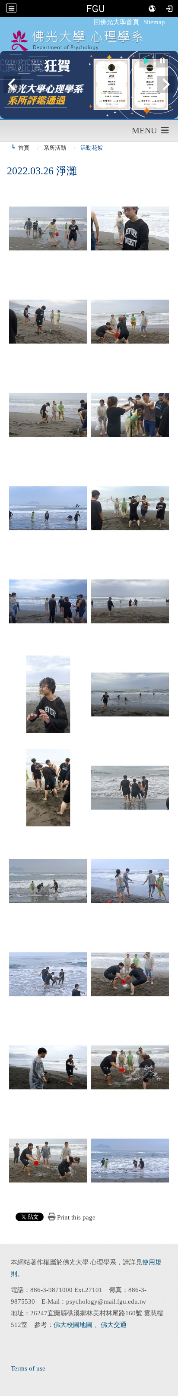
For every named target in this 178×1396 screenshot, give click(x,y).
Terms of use (28, 1368)
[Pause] (162, 60)
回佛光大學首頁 (116, 22)
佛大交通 (114, 1324)
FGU (95, 8)
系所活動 (55, 148)
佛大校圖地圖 (74, 1324)
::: (89, 22)
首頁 (23, 148)
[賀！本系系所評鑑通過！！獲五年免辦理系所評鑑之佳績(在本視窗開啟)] (89, 85)
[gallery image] (48, 227)
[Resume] (146, 60)
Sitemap (154, 22)
